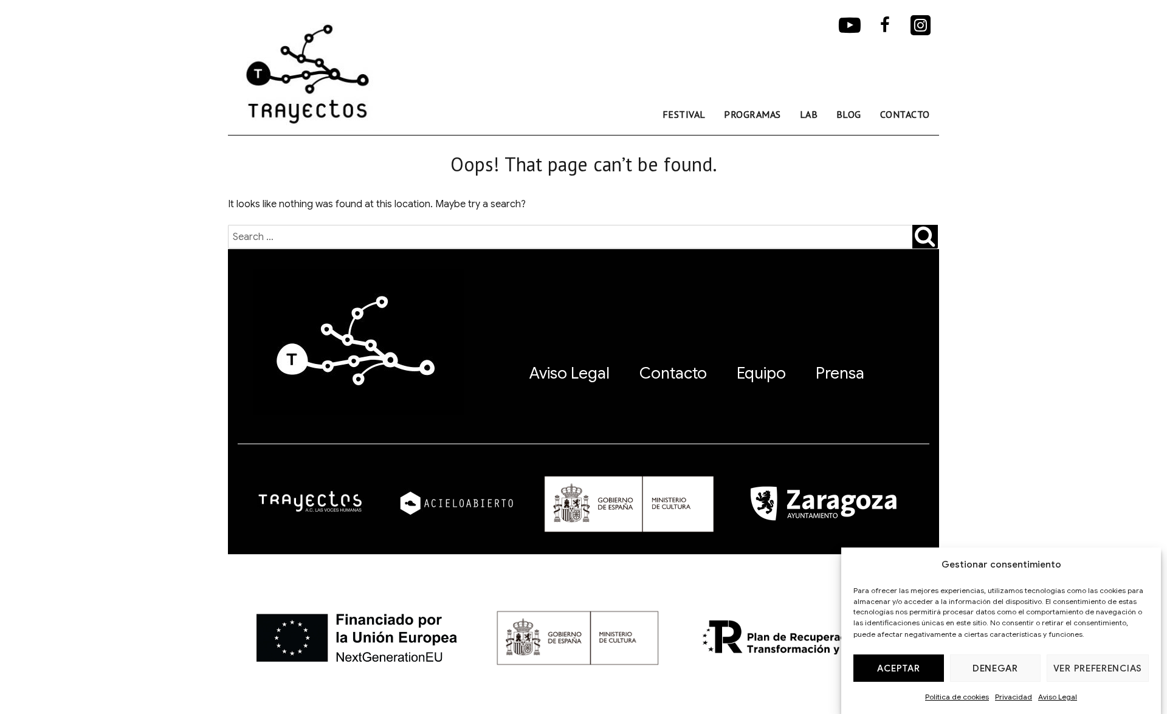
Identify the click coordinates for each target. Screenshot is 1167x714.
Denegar (995, 668)
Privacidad (1013, 696)
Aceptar (898, 668)
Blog (848, 114)
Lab (809, 114)
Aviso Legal (1057, 696)
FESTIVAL (684, 114)
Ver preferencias (1097, 668)
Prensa (840, 373)
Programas (752, 114)
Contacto (905, 114)
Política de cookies (957, 696)
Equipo (761, 373)
